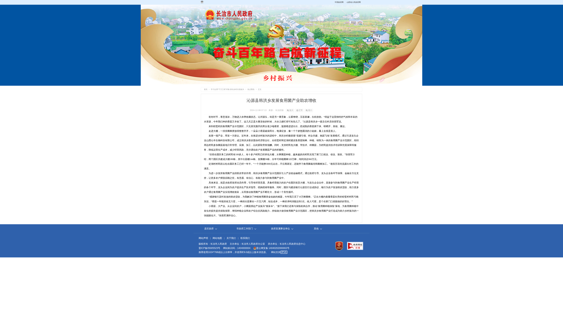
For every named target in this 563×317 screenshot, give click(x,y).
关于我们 (231, 238)
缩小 (310, 110)
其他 (316, 228)
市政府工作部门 (244, 228)
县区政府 (209, 228)
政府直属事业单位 (280, 228)
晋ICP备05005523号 (209, 248)
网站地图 (217, 238)
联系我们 (245, 238)
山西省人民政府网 (354, 2)
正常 (301, 110)
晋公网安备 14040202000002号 (272, 248)
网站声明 (203, 238)
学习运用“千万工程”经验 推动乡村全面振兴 (227, 89)
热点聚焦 (251, 89)
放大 (291, 110)
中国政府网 (339, 2)
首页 (205, 89)
